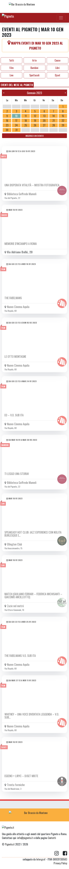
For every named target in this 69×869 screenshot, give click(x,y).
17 (16, 121)
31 (16, 130)
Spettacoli (34, 75)
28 (53, 125)
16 (7, 121)
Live (11, 75)
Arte (34, 60)
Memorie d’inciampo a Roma (20, 244)
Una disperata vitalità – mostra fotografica (31, 185)
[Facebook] (65, 853)
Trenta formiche (16, 785)
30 (7, 130)
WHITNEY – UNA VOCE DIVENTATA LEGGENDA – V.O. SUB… (31, 715)
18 (26, 121)
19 (35, 121)
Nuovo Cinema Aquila (18, 307)
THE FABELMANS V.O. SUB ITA (20, 655)
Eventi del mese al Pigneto (17, 85)
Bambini (34, 68)
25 (25, 125)
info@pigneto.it (25, 838)
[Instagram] (58, 853)
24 (16, 125)
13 (44, 116)
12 (35, 116)
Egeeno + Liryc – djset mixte (21, 776)
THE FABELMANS (13, 298)
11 (26, 116)
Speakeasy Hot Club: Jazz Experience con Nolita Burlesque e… (32, 533)
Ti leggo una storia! (16, 474)
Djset (57, 75)
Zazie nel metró (15, 606)
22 (63, 121)
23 (7, 125)
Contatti (52, 838)
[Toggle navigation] (60, 18)
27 (44, 125)
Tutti (11, 60)
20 (44, 121)
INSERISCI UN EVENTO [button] (35, 135)
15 (63, 116)
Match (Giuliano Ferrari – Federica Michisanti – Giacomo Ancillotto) (33, 595)
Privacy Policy (60, 863)
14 (53, 116)
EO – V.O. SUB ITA (14, 415)
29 (63, 125)
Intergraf (40, 859)
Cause (57, 60)
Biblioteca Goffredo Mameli (21, 194)
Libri (57, 68)
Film (11, 68)
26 (35, 125)
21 (53, 121)
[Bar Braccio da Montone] (34, 6)
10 (16, 116)
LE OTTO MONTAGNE (15, 356)
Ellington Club (14, 544)
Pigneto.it (10, 844)
